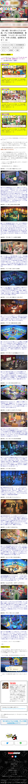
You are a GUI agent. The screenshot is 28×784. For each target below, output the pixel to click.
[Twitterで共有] (7, 743)
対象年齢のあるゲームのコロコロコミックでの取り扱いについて (14, 776)
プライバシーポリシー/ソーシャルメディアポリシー (14, 762)
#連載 (17, 50)
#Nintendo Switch (5, 47)
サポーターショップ (14, 772)
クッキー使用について (14, 766)
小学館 (14, 759)
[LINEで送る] (20, 743)
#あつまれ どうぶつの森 (17, 47)
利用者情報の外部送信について (14, 770)
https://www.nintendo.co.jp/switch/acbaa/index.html (14, 708)
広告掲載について (14, 768)
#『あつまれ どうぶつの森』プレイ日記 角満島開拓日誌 (13, 44)
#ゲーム (3, 50)
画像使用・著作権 (14, 764)
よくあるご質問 (14, 774)
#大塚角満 (11, 50)
